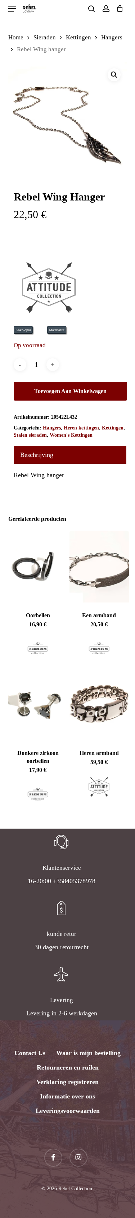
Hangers (111, 37)
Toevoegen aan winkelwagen (70, 391)
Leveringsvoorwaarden (68, 1110)
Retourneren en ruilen (68, 1067)
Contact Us (29, 1053)
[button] (12, 9)
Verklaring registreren (67, 1081)
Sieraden (44, 37)
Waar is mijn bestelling (88, 1053)
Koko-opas (23, 330)
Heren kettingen (81, 428)
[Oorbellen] (38, 566)
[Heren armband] (99, 704)
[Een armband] (99, 566)
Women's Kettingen (71, 435)
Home (15, 37)
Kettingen (78, 37)
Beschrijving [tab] (36, 454)
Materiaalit (56, 330)
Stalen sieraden (30, 435)
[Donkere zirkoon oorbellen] (38, 704)
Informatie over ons (67, 1096)
